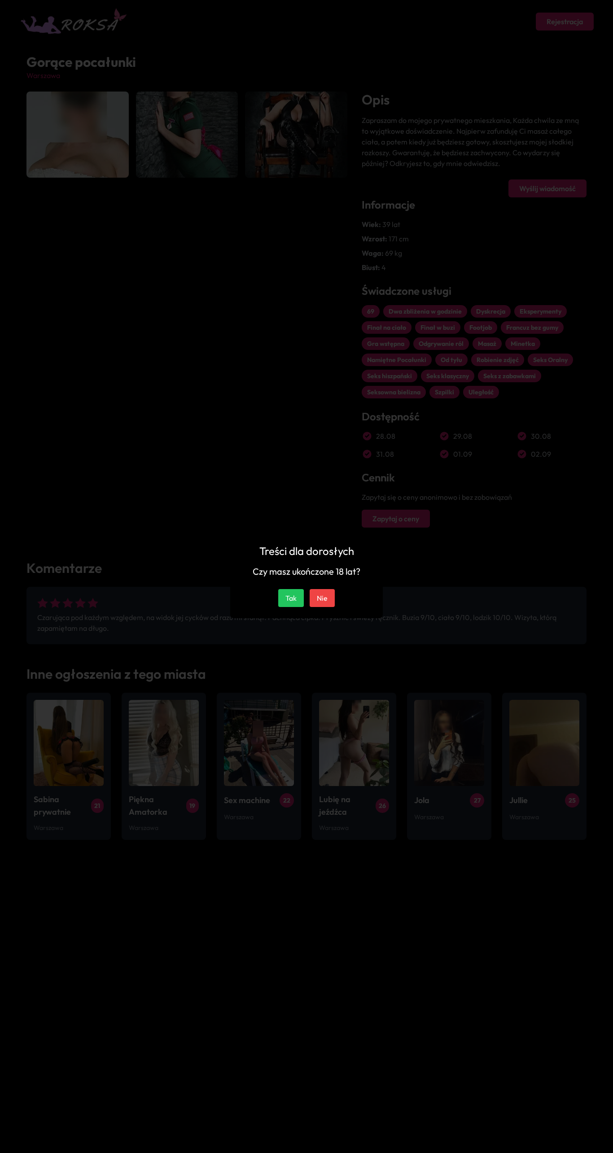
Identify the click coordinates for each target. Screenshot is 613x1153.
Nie (322, 598)
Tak (291, 598)
